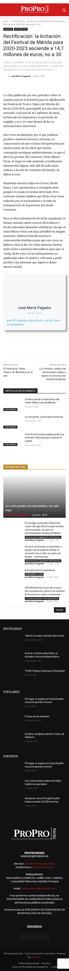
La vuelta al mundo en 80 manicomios (42, 598)
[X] (25, 84)
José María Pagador (21, 76)
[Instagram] (30, 936)
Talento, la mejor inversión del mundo (44, 635)
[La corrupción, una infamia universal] (12, 421)
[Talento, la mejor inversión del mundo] (12, 640)
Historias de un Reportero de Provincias (43, 537)
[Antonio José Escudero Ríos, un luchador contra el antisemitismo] (12, 658)
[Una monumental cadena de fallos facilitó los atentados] (12, 785)
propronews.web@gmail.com (38, 888)
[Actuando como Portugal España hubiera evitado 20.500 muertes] (12, 803)
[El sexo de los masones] (12, 721)
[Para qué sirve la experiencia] (12, 575)
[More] (55, 84)
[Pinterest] (32, 84)
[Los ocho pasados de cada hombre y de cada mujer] (34, 496)
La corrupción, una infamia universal (44, 416)
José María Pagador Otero (40, 863)
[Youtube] (47, 936)
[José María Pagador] (5, 76)
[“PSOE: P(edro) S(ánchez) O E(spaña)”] (12, 676)
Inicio (5, 21)
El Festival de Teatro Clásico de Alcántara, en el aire (17, 372)
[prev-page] (5, 451)
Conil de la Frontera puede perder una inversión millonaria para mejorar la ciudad (44, 437)
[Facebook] (17, 84)
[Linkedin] (48, 84)
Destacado (8, 29)
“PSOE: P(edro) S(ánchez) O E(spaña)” (45, 671)
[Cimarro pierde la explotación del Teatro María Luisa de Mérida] (12, 404)
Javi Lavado (36, 957)
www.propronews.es (34, 856)
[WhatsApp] (40, 84)
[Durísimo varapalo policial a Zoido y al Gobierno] (12, 739)
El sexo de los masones (37, 716)
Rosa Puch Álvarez (43, 867)
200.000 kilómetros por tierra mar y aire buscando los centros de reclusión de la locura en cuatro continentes (45, 591)
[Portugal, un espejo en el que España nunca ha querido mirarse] (12, 704)
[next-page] (11, 451)
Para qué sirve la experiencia (40, 570)
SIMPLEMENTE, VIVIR (34, 574)
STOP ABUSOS (17, 21)
